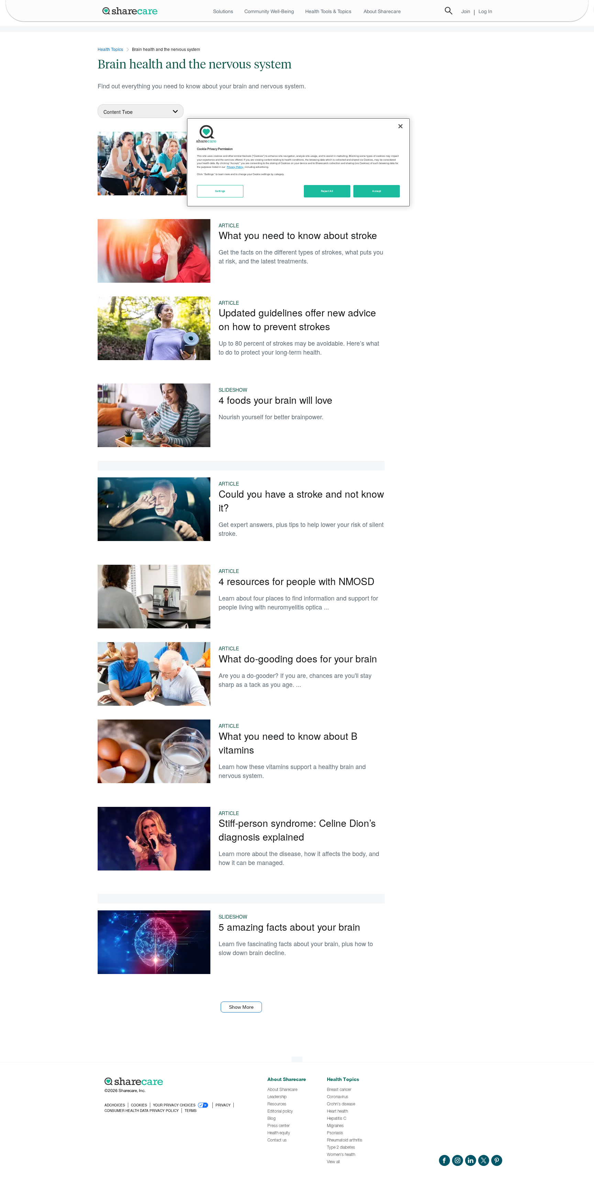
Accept (376, 191)
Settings (220, 191)
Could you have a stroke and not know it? (301, 500)
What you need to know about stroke (298, 235)
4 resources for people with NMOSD (296, 581)
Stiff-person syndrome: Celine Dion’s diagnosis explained (297, 829)
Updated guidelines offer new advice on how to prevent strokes (297, 319)
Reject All (327, 191)
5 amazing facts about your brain (289, 926)
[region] (298, 162)
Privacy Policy (235, 167)
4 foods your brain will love (275, 400)
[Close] (400, 126)
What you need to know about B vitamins (288, 742)
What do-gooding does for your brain (298, 658)
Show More (241, 1007)
